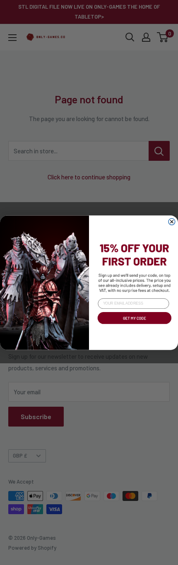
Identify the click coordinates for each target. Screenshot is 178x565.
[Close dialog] (171, 221)
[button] (133, 324)
